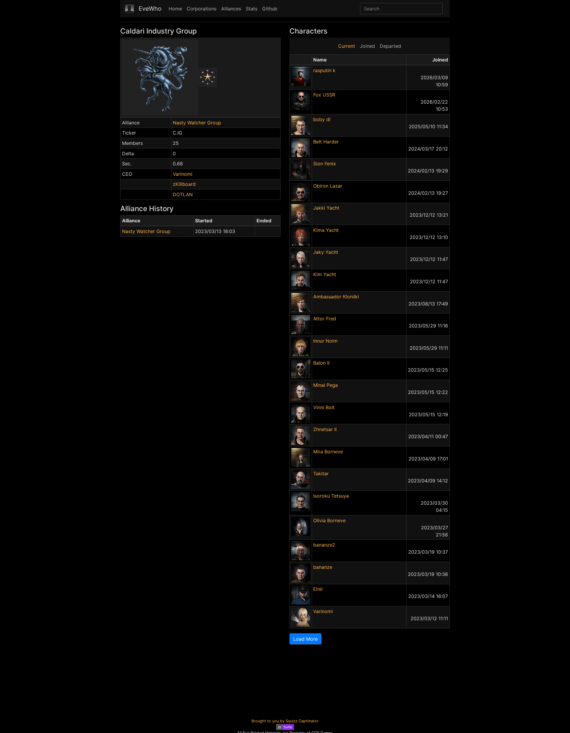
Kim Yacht (324, 274)
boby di (321, 119)
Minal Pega (325, 385)
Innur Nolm (325, 341)
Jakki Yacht (326, 208)
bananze (322, 567)
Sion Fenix (324, 164)
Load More (305, 639)
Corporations (201, 9)
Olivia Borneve (329, 520)
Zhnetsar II (325, 429)
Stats (251, 9)
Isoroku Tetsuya (331, 496)
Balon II (321, 363)
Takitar (321, 473)
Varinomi (182, 174)
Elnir (318, 589)
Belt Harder (326, 142)
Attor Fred (324, 319)
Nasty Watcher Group (197, 123)
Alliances (231, 9)
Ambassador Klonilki (336, 297)
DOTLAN (183, 194)
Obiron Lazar (327, 186)
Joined (367, 46)
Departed (390, 46)
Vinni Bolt (324, 407)
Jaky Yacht (325, 252)
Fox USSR (324, 95)
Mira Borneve (328, 452)
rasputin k (324, 70)
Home (175, 9)
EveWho (150, 8)
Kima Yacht (326, 230)
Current (346, 46)
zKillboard (184, 184)
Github (269, 9)
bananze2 (324, 545)
